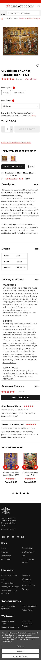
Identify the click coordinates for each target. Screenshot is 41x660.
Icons (3, 548)
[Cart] (39, 6)
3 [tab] (20, 493)
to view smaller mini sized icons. (16, 143)
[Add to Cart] (16, 467)
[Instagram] (22, 537)
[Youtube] (13, 537)
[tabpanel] (10, 472)
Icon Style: (7, 87)
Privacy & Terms (28, 585)
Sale (23, 556)
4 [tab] (24, 493)
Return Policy (12, 376)
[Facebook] (3, 537)
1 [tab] (13, 493)
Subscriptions (27, 548)
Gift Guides (5, 559)
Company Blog (7, 583)
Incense (4, 552)
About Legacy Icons (9, 575)
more (33, 115)
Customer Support (8, 529)
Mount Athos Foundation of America (27, 623)
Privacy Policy (7, 641)
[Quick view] (5, 467)
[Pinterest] (18, 537)
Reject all (20, 651)
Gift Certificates (28, 552)
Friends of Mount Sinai (10, 627)
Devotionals (6, 556)
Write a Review (31, 79)
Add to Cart (27, 129)
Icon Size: (7, 100)
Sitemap (25, 589)
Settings (20, 646)
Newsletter (26, 575)
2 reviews (19, 79)
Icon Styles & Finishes (10, 587)
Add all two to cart (13, 166)
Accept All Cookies (20, 656)
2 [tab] (17, 493)
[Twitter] (8, 537)
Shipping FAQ (9, 310)
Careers (4, 579)
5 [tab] (28, 493)
